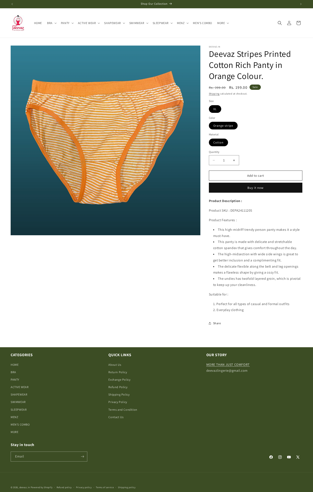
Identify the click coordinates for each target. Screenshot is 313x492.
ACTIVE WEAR (20, 387)
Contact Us (115, 417)
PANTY (15, 380)
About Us (114, 365)
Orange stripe (223, 126)
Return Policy (117, 372)
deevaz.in (24, 487)
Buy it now (255, 188)
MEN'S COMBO (20, 424)
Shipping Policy (118, 394)
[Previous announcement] (12, 4)
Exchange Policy (119, 380)
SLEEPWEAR (19, 410)
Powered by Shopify (42, 487)
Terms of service (105, 487)
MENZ (14, 417)
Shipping (214, 93)
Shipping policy (127, 487)
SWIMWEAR (18, 402)
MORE (14, 432)
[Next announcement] (301, 4)
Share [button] (217, 323)
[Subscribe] (82, 457)
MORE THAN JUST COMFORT (228, 364)
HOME (15, 365)
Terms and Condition (122, 410)
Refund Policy (117, 387)
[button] (51, 23)
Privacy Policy (117, 402)
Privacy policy (84, 487)
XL (215, 109)
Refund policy (64, 487)
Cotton (218, 142)
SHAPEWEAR (19, 394)
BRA (13, 372)
